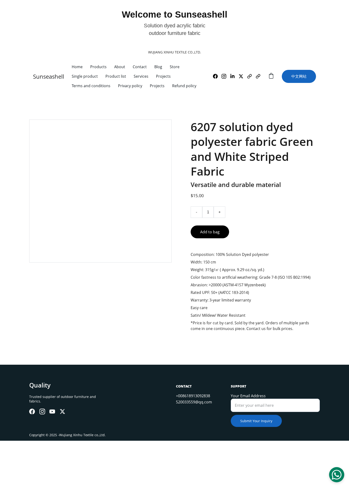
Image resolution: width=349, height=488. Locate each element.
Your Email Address (248, 395)
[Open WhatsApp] (336, 474)
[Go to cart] (271, 76)
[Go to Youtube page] (52, 411)
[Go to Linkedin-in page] (234, 76)
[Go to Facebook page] (217, 76)
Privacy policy (130, 85)
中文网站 (299, 76)
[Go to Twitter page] (243, 76)
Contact (140, 66)
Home (77, 66)
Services (141, 76)
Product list (115, 76)
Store (174, 66)
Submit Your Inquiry (256, 421)
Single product (85, 76)
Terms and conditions (91, 85)
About (119, 66)
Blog (158, 66)
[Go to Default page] (251, 76)
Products (98, 66)
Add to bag (210, 231)
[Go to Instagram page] (226, 76)
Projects (163, 76)
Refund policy (184, 85)
